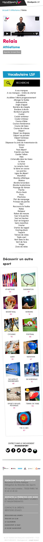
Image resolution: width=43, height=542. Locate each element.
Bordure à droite (21, 110)
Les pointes (21, 171)
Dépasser (21, 140)
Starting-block (21, 230)
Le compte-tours (21, 166)
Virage (21, 244)
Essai (21, 147)
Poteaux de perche (21, 202)
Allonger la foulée (21, 100)
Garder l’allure (21, 155)
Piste (21, 195)
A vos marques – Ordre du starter (21, 93)
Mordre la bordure (22, 183)
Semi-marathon (21, 223)
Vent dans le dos (21, 240)
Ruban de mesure (21, 214)
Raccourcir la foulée (21, 207)
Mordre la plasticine (21, 185)
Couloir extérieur (21, 117)
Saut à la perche (21, 216)
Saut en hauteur (22, 218)
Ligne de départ (21, 173)
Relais (21, 209)
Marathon (21, 176)
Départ (22, 131)
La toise (21, 162)
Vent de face (21, 242)
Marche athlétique (21, 178)
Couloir (21, 114)
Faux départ (21, 150)
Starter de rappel (21, 228)
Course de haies (22, 126)
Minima (21, 181)
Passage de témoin (21, 188)
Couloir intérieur (21, 119)
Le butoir (21, 164)
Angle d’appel (21, 105)
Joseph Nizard (33, 540)
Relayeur (21, 211)
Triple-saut (21, 237)
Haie (22, 157)
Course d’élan (21, 121)
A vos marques (21, 91)
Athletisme (11, 47)
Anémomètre (21, 103)
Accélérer (21, 95)
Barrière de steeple (21, 107)
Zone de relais (21, 247)
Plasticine (21, 197)
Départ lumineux (21, 138)
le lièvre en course (21, 169)
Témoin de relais (21, 235)
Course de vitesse (21, 129)
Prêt (21, 204)
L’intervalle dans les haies (21, 159)
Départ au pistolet (21, 136)
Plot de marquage (21, 199)
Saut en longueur (21, 221)
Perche (21, 190)
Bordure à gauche (21, 112)
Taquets (21, 233)
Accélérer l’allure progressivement (21, 98)
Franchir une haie (21, 152)
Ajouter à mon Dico (12, 52)
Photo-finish (21, 192)
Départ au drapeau (21, 133)
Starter (21, 226)
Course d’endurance (21, 124)
